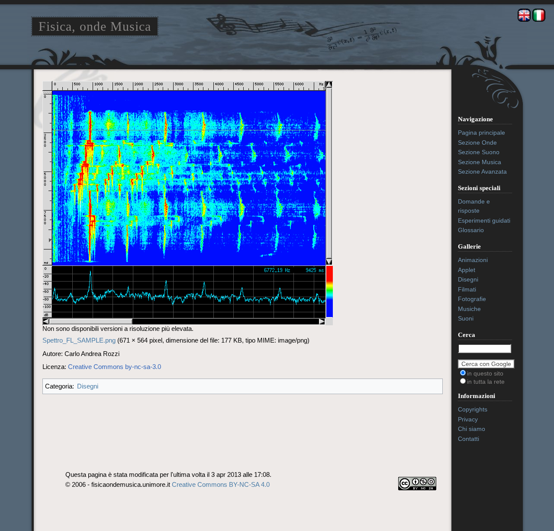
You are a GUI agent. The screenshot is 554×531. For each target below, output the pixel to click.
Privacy (468, 419)
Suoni (465, 318)
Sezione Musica (479, 162)
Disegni (87, 386)
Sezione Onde (477, 142)
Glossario (471, 230)
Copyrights (472, 409)
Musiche (469, 308)
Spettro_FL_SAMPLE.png (79, 340)
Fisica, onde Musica (95, 26)
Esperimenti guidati (484, 220)
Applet (466, 269)
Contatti (468, 438)
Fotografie (472, 298)
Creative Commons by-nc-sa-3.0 (114, 366)
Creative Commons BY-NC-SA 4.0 (221, 484)
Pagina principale (481, 132)
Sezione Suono (478, 152)
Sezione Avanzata (482, 171)
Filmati (467, 289)
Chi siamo (471, 428)
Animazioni (473, 259)
